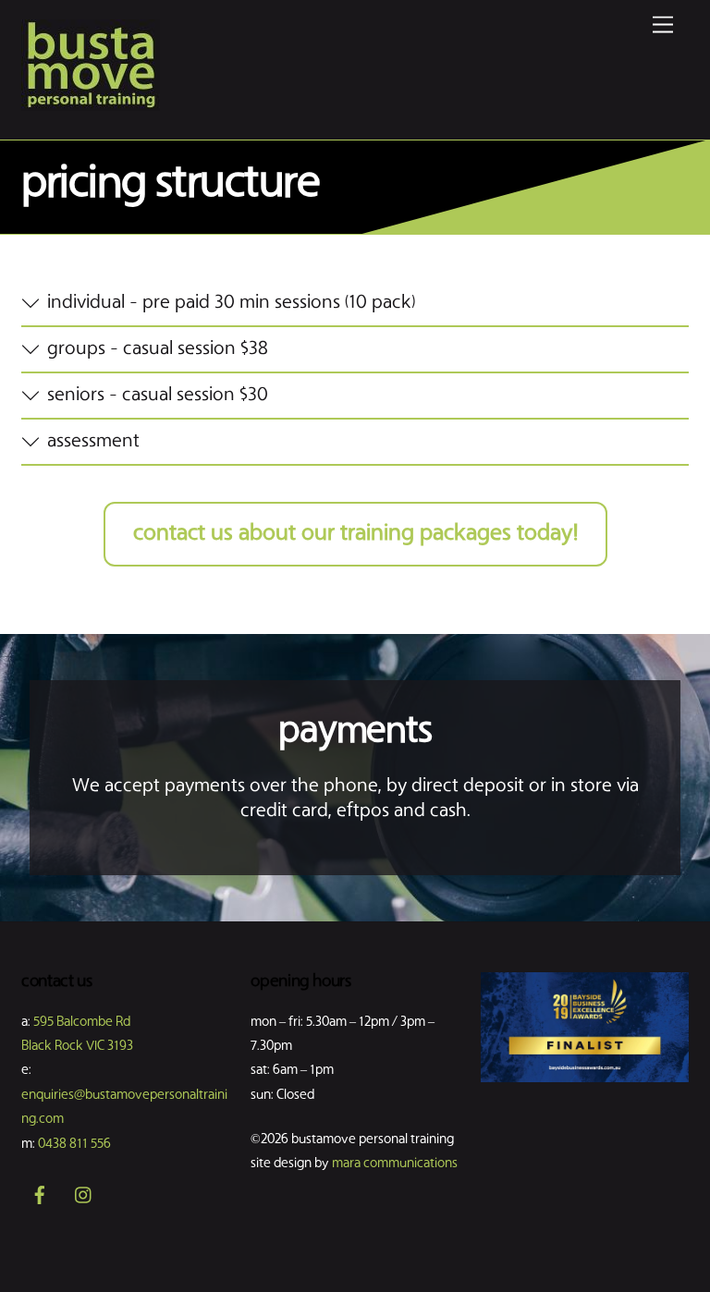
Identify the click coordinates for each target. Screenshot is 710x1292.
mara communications (395, 1164)
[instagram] (84, 1195)
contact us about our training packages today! (355, 534)
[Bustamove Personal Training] (90, 105)
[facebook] (39, 1195)
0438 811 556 (74, 1145)
